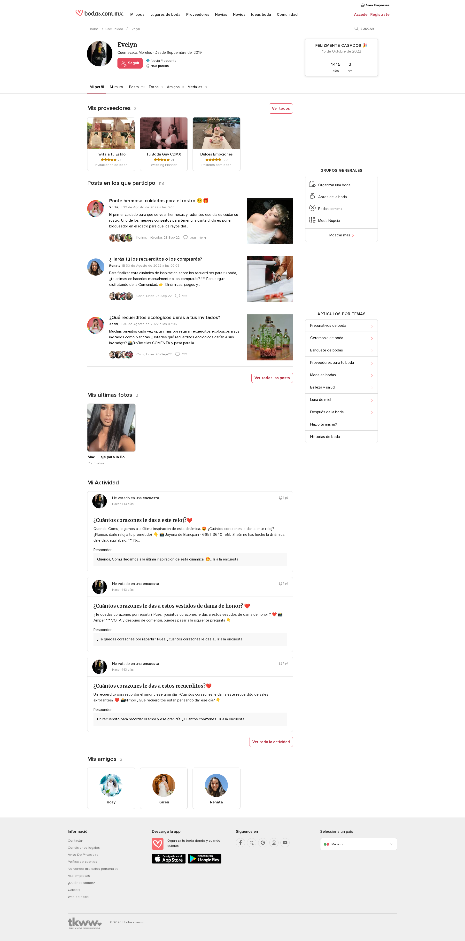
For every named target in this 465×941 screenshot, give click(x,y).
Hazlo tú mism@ (323, 424)
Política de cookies (82, 862)
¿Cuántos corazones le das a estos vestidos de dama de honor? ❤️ (171, 606)
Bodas (94, 29)
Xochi (113, 207)
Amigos (173, 87)
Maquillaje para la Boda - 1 (109, 457)
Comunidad (287, 14)
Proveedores (197, 14)
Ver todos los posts (272, 377)
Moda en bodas (323, 375)
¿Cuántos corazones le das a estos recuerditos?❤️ (152, 686)
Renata (115, 266)
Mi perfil (97, 87)
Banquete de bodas (326, 350)
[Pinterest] (262, 842)
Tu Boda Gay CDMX (163, 154)
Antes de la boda (332, 196)
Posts (134, 87)
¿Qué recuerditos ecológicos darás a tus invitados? (164, 317)
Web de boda (78, 897)
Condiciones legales (84, 848)
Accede (360, 14)
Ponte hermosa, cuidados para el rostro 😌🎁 (159, 201)
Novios (239, 14)
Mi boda (137, 14)
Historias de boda (325, 436)
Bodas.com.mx (330, 208)
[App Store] (169, 863)
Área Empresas (376, 5)
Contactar (75, 841)
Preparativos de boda (328, 325)
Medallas (195, 87)
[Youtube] (285, 842)
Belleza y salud (322, 387)
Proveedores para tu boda (332, 362)
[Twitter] (251, 842)
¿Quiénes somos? (81, 883)
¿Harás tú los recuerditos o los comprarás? (155, 259)
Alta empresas (79, 876)
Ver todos (281, 108)
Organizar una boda (334, 185)
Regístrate (379, 14)
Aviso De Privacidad (83, 855)
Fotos (154, 87)
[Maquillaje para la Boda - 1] (111, 428)
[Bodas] (100, 14)
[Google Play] (205, 863)
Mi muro (116, 87)
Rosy (111, 802)
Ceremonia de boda (326, 337)
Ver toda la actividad (271, 741)
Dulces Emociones (216, 154)
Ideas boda (261, 14)
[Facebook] (240, 842)
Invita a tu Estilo (111, 154)
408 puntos (159, 66)
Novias (221, 14)
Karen (164, 802)
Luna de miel (320, 399)
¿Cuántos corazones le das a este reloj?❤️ (143, 520)
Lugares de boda (165, 14)
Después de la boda (327, 412)
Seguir (133, 63)
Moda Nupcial (329, 220)
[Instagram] (274, 842)
